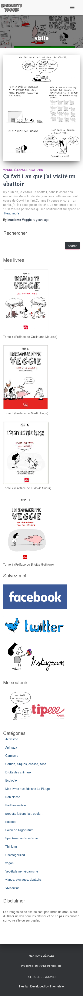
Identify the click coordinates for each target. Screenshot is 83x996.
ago (41, 219)
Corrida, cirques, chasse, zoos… (27, 764)
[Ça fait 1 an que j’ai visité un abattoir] (41, 108)
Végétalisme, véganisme (21, 871)
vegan (9, 863)
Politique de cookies (41, 976)
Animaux (11, 747)
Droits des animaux (18, 772)
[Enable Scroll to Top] (74, 987)
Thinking (11, 846)
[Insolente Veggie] (13, 7)
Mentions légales (41, 955)
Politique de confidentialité (41, 966)
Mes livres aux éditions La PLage (27, 788)
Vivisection (12, 888)
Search (72, 246)
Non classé (12, 797)
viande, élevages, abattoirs (23, 169)
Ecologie (11, 780)
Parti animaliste (15, 805)
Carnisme (11, 755)
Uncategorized (15, 855)
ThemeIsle (57, 986)
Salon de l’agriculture (19, 830)
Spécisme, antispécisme (21, 838)
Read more (11, 213)
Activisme (11, 739)
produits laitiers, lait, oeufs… (24, 813)
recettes (10, 821)
